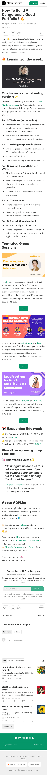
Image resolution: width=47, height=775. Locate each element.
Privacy (26, 756)
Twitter (32, 547)
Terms (32, 756)
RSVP (14, 437)
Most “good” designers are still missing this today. (17, 713)
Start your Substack (17, 764)
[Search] (43, 660)
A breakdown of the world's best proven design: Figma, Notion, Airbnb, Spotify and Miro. (17, 694)
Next (39, 616)
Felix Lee (18, 678)
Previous (9, 616)
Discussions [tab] (19, 661)
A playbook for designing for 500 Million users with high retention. (18, 674)
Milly (22, 343)
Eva (7, 281)
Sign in (42, 3)
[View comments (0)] (13, 33)
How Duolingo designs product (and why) (16, 668)
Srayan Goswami (15, 484)
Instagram (19, 547)
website (23, 525)
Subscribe (33, 3)
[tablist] (12, 632)
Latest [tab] (10, 661)
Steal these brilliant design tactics (15, 688)
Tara (39, 343)
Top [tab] (4, 661)
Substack (12, 770)
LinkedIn (9, 547)
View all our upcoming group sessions (22, 452)
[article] (23, 674)
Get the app (34, 764)
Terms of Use (34, 594)
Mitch (29, 343)
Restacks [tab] (17, 632)
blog (18, 537)
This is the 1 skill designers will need (17, 708)
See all (6, 726)
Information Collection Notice (25, 596)
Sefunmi (26, 400)
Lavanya (38, 400)
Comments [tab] (7, 632)
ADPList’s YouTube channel (26, 540)
